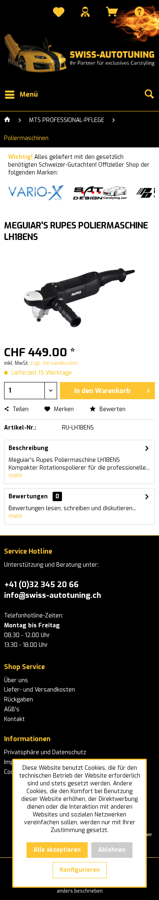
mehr (16, 475)
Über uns (16, 680)
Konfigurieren (80, 870)
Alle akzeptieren (57, 850)
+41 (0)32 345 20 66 (41, 584)
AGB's (12, 709)
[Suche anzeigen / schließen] (149, 94)
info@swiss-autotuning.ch (52, 595)
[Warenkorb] (112, 12)
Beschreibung (29, 448)
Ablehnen (112, 850)
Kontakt (14, 719)
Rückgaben (18, 699)
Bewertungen (28, 496)
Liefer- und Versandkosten (39, 690)
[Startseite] (7, 120)
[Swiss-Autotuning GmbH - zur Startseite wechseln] (79, 53)
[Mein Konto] (85, 12)
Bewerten (112, 409)
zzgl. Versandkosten (54, 363)
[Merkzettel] (59, 13)
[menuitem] (59, 13)
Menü (29, 94)
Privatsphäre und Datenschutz (45, 752)
